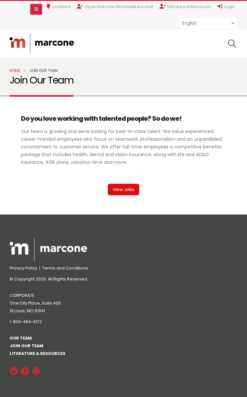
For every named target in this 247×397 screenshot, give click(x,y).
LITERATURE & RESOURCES (37, 353)
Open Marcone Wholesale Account (119, 6)
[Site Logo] (42, 43)
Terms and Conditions (65, 268)
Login (229, 6)
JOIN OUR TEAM (26, 345)
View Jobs (123, 189)
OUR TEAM (21, 338)
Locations (61, 6)
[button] (36, 9)
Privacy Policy (24, 268)
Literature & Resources (189, 6)
